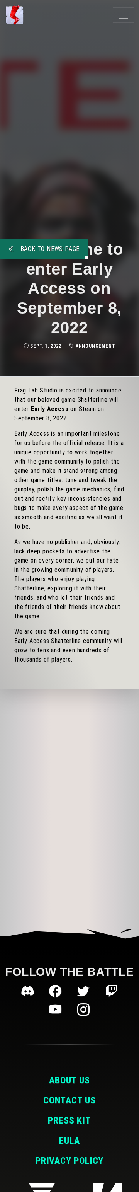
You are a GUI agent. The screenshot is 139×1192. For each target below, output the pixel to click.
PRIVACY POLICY (69, 1160)
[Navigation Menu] (123, 15)
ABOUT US (69, 1080)
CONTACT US (69, 1100)
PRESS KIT (69, 1120)
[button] (29, 991)
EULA (69, 1140)
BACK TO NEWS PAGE (49, 248)
